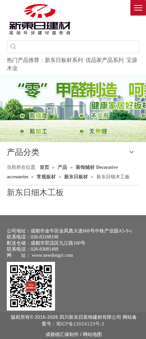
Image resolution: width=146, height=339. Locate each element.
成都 (50, 334)
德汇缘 (62, 334)
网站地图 (92, 334)
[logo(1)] (40, 19)
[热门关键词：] (13, 47)
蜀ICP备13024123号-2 (80, 323)
